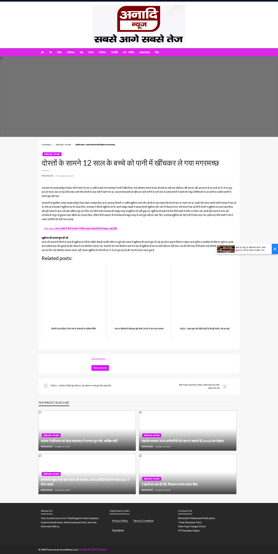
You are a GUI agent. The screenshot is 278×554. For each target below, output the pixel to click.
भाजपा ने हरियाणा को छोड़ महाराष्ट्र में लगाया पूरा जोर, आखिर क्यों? (79, 441)
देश (50, 52)
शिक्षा (157, 52)
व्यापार (90, 52)
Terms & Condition (143, 520)
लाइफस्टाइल (144, 52)
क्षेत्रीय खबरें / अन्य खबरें (63, 145)
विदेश (59, 52)
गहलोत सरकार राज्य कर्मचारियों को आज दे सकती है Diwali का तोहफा (182, 441)
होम (42, 52)
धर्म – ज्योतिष (128, 52)
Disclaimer (118, 530)
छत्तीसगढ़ (70, 52)
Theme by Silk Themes (93, 549)
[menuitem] (42, 52)
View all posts (100, 367)
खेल (81, 52)
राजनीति (114, 52)
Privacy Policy (120, 520)
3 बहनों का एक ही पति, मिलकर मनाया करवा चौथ (169, 484)
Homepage (46, 145)
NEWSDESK (48, 176)
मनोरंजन (102, 52)
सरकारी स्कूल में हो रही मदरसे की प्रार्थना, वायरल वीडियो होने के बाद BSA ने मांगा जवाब (85, 482)
